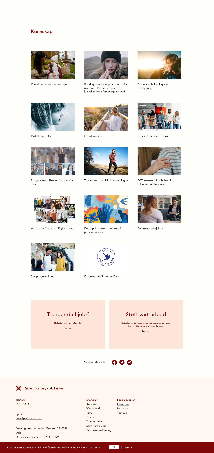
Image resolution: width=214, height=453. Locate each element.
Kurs (89, 412)
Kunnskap (92, 404)
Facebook (123, 404)
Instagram (123, 408)
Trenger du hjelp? (97, 421)
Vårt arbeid (93, 408)
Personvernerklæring (98, 430)
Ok (114, 447)
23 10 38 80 (23, 404)
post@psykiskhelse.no (29, 418)
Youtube (122, 412)
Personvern (126, 447)
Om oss (91, 417)
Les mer (68, 328)
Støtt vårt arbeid (96, 426)
